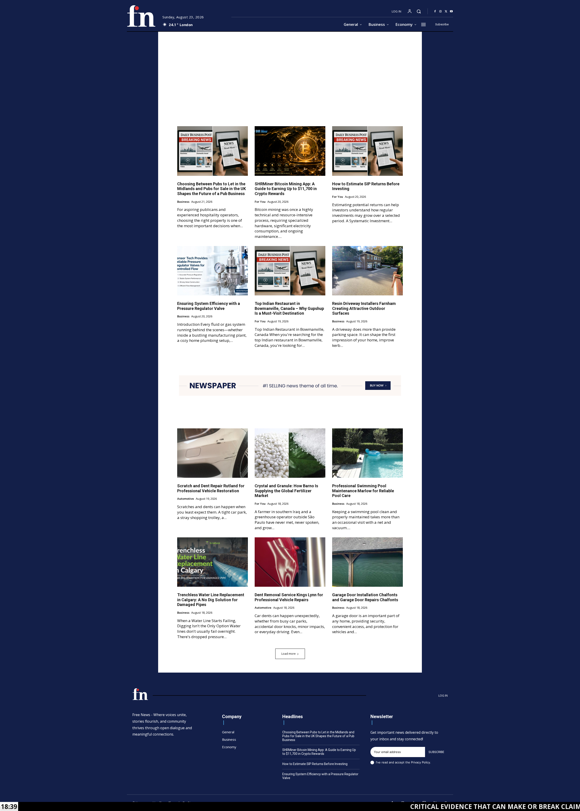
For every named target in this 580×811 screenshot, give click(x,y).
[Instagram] (440, 11)
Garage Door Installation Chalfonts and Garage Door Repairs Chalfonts (365, 597)
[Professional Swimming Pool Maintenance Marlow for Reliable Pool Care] (367, 453)
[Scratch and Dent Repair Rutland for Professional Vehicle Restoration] (212, 453)
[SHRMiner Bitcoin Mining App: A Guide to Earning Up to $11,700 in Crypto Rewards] (290, 151)
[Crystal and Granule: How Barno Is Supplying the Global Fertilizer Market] (290, 453)
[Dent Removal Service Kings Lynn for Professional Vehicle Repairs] (290, 562)
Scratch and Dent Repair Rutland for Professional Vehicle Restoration (210, 488)
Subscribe (436, 752)
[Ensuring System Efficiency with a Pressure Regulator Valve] (212, 270)
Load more (288, 654)
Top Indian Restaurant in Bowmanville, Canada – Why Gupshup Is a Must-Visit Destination (289, 308)
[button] (418, 11)
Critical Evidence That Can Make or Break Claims (453, 806)
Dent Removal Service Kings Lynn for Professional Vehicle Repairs (289, 597)
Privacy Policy (420, 762)
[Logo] (141, 16)
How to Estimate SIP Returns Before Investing (315, 764)
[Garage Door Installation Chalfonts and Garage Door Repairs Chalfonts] (367, 562)
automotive (185, 499)
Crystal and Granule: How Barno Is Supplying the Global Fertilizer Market (286, 490)
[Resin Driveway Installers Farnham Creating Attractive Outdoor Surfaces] (367, 270)
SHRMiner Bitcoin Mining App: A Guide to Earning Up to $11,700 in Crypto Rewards (286, 188)
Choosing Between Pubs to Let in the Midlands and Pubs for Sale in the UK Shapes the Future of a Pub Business (211, 188)
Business (183, 202)
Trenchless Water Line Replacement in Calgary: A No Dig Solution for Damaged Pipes (210, 599)
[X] (446, 11)
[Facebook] (435, 11)
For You (260, 202)
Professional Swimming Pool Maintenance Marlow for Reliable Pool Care (363, 490)
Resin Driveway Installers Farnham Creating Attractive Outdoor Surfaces (364, 308)
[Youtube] (451, 11)
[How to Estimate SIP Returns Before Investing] (367, 151)
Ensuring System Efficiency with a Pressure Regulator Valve (208, 306)
